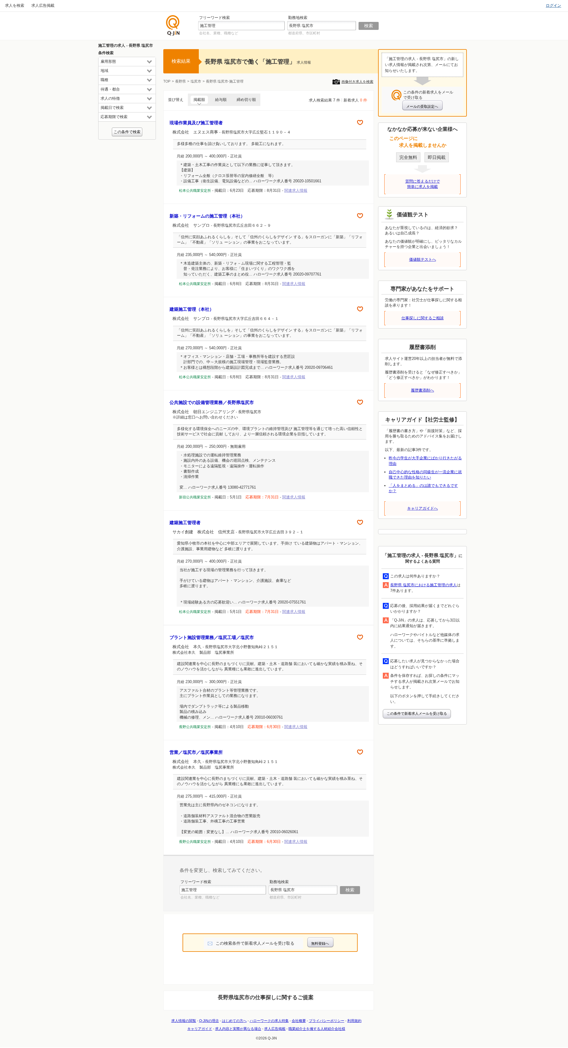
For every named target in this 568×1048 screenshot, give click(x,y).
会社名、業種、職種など (218, 33)
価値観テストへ (422, 259)
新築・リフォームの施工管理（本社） (207, 215)
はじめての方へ (234, 1021)
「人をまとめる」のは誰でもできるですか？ (423, 488)
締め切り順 (246, 99)
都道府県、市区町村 (304, 33)
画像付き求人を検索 (357, 82)
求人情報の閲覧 (183, 1021)
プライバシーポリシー (326, 1021)
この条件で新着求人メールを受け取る (417, 713)
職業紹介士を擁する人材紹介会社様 (316, 1029)
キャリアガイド (199, 1029)
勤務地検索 (297, 17)
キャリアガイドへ (422, 508)
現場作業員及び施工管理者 (196, 122)
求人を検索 (14, 5)
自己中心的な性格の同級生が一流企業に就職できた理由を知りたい (425, 474)
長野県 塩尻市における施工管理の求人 (423, 585)
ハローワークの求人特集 (269, 1021)
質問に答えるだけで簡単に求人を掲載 (422, 184)
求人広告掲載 (42, 5)
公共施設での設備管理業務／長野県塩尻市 (212, 402)
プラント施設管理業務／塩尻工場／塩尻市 (212, 637)
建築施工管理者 (185, 522)
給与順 (221, 99)
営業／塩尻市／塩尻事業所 (196, 752)
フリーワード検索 (214, 17)
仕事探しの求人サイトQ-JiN (173, 25)
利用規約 (354, 1021)
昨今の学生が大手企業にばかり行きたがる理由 (425, 461)
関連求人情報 (295, 190)
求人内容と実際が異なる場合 (238, 1029)
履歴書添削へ (422, 390)
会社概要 (299, 1021)
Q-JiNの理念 (209, 1021)
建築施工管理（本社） (192, 309)
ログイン (553, 5)
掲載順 (199, 99)
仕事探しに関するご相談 (422, 318)
